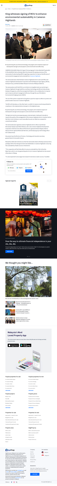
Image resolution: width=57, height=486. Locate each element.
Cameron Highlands (35, 76)
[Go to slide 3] (29, 256)
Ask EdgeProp (20, 470)
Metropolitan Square (9, 401)
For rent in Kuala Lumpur (34, 379)
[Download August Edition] (28, 194)
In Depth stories (8, 437)
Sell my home (31, 435)
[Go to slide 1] (27, 256)
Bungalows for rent (32, 417)
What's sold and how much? (34, 430)
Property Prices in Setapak (34, 398)
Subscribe (28, 171)
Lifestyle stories (8, 439)
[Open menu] (1, 5)
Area (7, 472)
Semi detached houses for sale (11, 420)
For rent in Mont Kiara (33, 386)
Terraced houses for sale (10, 422)
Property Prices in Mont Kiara (35, 401)
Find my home (31, 437)
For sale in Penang (9, 381)
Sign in (54, 5)
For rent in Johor (32, 384)
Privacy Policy (33, 459)
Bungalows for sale (9, 417)
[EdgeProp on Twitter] (16, 482)
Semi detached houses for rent (35, 420)
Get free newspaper (41, 1)
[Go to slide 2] (28, 256)
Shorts (6, 441)
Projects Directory (32, 439)
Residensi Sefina (8, 403)
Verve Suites (8, 405)
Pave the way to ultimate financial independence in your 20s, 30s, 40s (28, 242)
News (9, 9)
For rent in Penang (32, 381)
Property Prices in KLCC (33, 405)
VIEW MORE (7, 390)
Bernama (7, 24)
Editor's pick (8, 430)
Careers (32, 452)
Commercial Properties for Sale (12, 424)
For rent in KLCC (32, 388)
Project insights (13, 472)
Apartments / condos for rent (35, 415)
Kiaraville (7, 398)
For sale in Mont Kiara (9, 386)
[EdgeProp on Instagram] (14, 482)
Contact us (32, 461)
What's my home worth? (33, 433)
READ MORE (9, 251)
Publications (7, 433)
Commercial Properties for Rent (35, 424)
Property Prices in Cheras (34, 396)
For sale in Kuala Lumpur (10, 379)
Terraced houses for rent (34, 422)
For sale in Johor (8, 384)
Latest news (7, 435)
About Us (32, 454)
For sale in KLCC (8, 388)
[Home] (28, 5)
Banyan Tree (8, 396)
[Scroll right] (55, 233)
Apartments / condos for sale (11, 415)
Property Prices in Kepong (34, 403)
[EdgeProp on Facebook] (11, 482)
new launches (18, 477)
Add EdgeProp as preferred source (48, 25)
